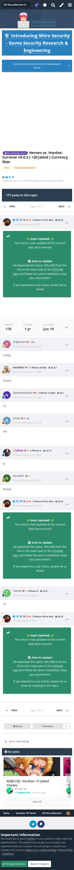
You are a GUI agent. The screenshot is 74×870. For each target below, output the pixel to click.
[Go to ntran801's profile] (7, 478)
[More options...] (67, 223)
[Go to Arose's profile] (7, 420)
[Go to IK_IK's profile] (7, 222)
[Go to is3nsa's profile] (7, 452)
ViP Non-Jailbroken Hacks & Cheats (43, 180)
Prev (12, 206)
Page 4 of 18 (37, 206)
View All (37, 801)
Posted (26, 224)
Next (61, 206)
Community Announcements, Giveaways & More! (37, 65)
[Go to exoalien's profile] (7, 369)
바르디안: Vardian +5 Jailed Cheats (27, 783)
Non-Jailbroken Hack (15, 153)
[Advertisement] (37, 111)
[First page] (5, 206)
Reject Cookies (39, 864)
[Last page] (69, 206)
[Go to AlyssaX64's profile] (9, 790)
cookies (30, 838)
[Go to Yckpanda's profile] (7, 344)
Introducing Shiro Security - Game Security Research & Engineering (37, 42)
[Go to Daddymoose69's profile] (7, 395)
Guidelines (8, 853)
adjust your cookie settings (41, 850)
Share (18, 726)
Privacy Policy (65, 850)
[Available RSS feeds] (68, 813)
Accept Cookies (15, 864)
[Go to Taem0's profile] (7, 593)
